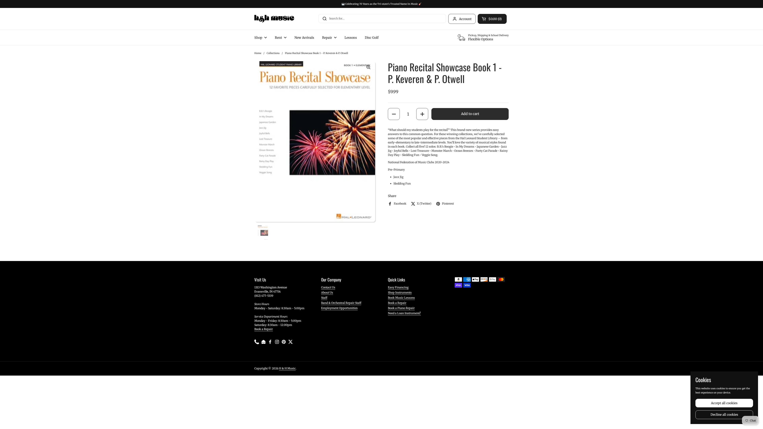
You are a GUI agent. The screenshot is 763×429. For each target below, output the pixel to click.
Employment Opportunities (339, 308)
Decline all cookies (724, 414)
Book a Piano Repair (401, 308)
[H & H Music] (274, 19)
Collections (273, 53)
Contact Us (328, 287)
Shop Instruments (400, 292)
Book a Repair (263, 329)
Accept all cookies (724, 403)
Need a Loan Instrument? (404, 313)
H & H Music (287, 368)
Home (257, 53)
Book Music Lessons (401, 298)
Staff (324, 298)
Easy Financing (398, 287)
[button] (394, 114)
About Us (327, 292)
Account (465, 19)
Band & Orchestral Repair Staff (341, 303)
